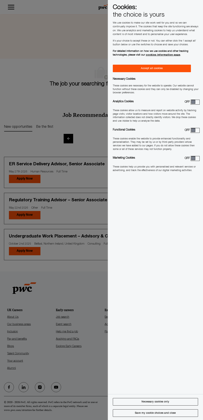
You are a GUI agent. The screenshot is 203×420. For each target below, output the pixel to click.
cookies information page (163, 55)
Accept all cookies (152, 68)
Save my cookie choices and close (155, 413)
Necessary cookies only (155, 402)
